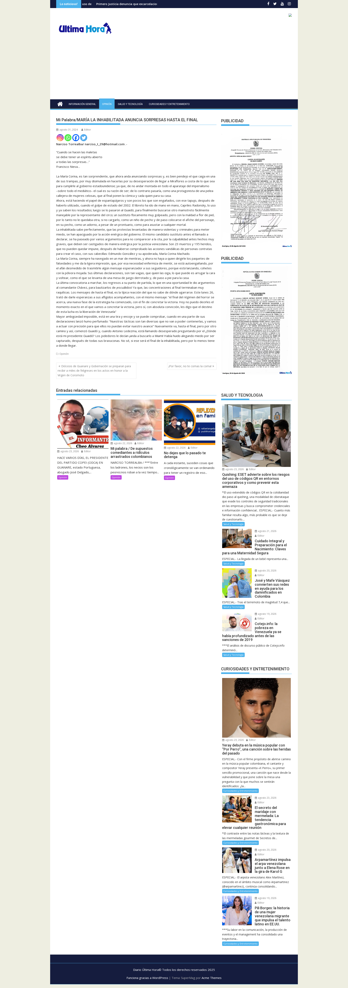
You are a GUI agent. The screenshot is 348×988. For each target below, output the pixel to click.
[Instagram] (60, 137)
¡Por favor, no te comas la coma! (190, 366)
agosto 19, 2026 (266, 614)
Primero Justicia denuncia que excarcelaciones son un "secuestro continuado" (108, 4)
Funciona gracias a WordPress (147, 978)
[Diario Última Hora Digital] (60, 103)
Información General (82, 104)
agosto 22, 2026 (122, 443)
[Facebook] (75, 137)
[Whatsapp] (67, 137)
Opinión (107, 104)
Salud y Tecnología (130, 104)
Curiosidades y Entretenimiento (169, 104)
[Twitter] (83, 137)
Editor (87, 129)
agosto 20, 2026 (266, 570)
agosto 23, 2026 (69, 451)
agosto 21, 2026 (266, 531)
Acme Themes (212, 978)
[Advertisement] (174, 69)
